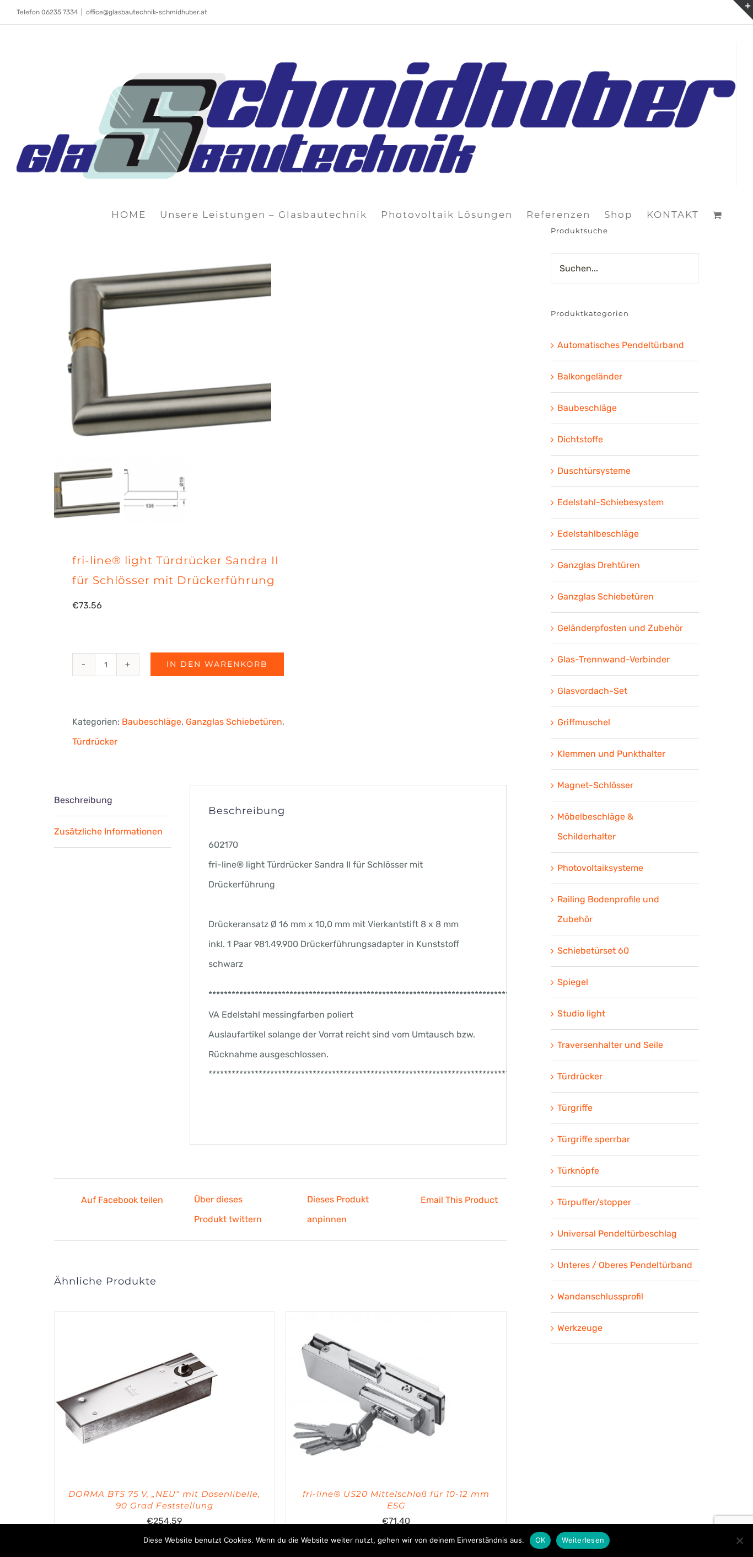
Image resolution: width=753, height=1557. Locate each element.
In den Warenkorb (217, 664)
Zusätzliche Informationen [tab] (108, 831)
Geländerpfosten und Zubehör (620, 628)
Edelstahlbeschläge (598, 533)
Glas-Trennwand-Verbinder (613, 659)
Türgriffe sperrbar (593, 1139)
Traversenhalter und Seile (610, 1045)
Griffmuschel (583, 722)
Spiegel (572, 982)
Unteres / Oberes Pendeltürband (624, 1265)
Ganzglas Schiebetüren (234, 721)
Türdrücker (94, 741)
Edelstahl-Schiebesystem (610, 502)
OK (540, 1539)
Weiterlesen (583, 1539)
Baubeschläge (151, 721)
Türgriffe (575, 1108)
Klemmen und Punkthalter (611, 753)
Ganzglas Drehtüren (598, 565)
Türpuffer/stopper (594, 1202)
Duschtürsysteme (594, 471)
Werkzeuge (580, 1328)
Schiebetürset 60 (593, 950)
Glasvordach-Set (592, 691)
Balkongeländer (589, 376)
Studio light (581, 1013)
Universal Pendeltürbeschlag (617, 1233)
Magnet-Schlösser (595, 785)
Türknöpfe (578, 1170)
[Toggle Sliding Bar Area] (743, 10)
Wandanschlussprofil (600, 1296)
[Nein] (739, 1540)
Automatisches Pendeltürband (620, 345)
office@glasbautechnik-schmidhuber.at (146, 12)
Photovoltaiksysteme (600, 868)
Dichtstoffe (580, 439)
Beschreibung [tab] (83, 800)
